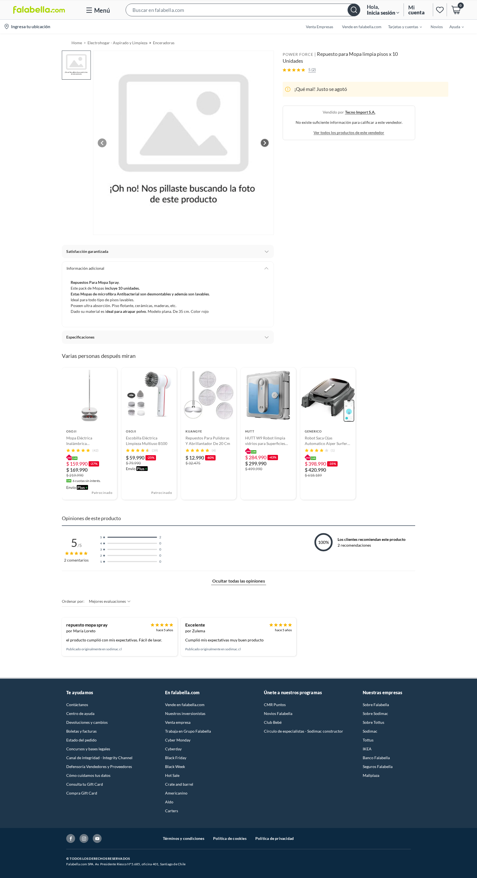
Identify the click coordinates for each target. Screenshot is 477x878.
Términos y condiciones (183, 838)
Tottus (368, 740)
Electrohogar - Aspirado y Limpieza (117, 42)
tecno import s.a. (360, 112)
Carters (171, 810)
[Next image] (264, 142)
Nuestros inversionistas (185, 713)
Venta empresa (177, 722)
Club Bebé (273, 722)
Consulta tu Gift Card (84, 784)
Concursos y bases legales (88, 748)
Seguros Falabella (378, 766)
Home (76, 42)
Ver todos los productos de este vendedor (349, 132)
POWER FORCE (298, 54)
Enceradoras (163, 42)
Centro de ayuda (80, 713)
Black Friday (175, 757)
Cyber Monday (177, 740)
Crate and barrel (179, 784)
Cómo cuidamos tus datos (88, 775)
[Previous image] (102, 142)
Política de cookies (230, 838)
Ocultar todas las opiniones (238, 580)
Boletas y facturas (81, 731)
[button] (243, 9)
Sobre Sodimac (375, 713)
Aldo (169, 802)
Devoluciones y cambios (87, 722)
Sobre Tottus (373, 722)
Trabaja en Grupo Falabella (188, 731)
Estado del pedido (81, 740)
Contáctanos (77, 704)
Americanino (176, 793)
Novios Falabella (278, 713)
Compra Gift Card (81, 793)
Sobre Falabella (376, 704)
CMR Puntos (275, 704)
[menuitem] (401, 26)
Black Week (175, 766)
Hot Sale (172, 775)
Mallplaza (371, 775)
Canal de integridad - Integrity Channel (99, 757)
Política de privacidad (274, 838)
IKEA (367, 748)
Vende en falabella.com (185, 704)
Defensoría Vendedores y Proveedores (99, 766)
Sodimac (370, 731)
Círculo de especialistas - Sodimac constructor (303, 731)
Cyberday (173, 748)
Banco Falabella (376, 757)
